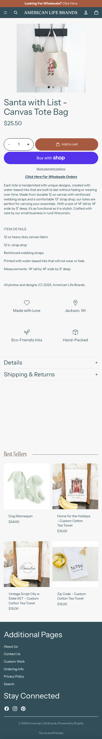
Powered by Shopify (70, 723)
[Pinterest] (23, 708)
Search (9, 684)
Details (13, 362)
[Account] (86, 12)
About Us (11, 646)
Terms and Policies (51, 733)
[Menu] (5, 12)
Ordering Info (14, 669)
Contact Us (12, 654)
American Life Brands (43, 723)
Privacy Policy (14, 676)
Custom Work (14, 661)
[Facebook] (6, 708)
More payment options (51, 169)
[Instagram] (15, 708)
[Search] (15, 12)
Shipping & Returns (29, 374)
